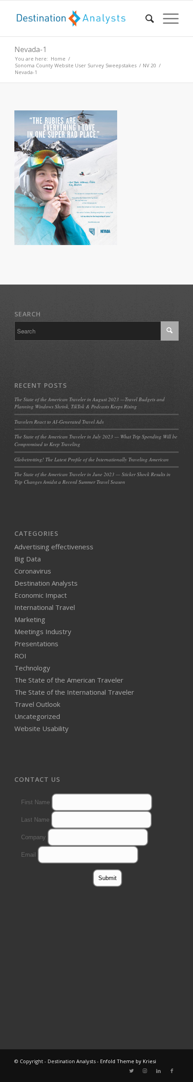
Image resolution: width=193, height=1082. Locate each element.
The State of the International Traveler (74, 692)
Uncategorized (37, 716)
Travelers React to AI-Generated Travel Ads (59, 421)
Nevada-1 (30, 49)
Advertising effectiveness (53, 546)
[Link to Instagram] (145, 1071)
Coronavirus (32, 570)
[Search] (145, 18)
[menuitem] (145, 18)
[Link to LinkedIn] (158, 1071)
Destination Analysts (46, 582)
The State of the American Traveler (68, 679)
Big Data (27, 558)
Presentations (36, 643)
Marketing (29, 619)
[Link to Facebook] (172, 1071)
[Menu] (166, 18)
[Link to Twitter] (131, 1071)
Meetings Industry (42, 631)
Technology (32, 667)
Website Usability (41, 728)
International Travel (44, 607)
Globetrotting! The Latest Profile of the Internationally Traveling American (91, 459)
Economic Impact (40, 595)
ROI (20, 655)
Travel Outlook (37, 704)
